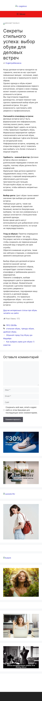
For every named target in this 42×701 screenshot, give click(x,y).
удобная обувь (9, 332)
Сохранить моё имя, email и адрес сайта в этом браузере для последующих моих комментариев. (22, 410)
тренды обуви (27, 329)
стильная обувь (13, 329)
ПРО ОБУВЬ (11, 325)
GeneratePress (21, 698)
